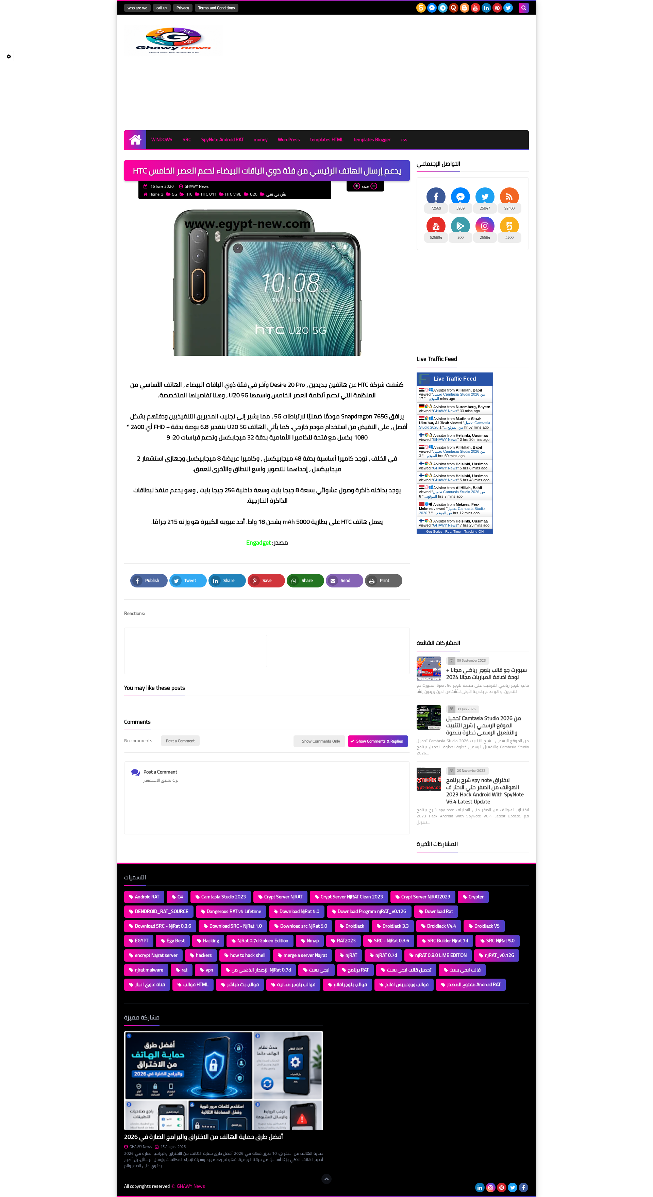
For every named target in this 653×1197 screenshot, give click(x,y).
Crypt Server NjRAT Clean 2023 (352, 896)
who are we (137, 8)
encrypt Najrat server (156, 955)
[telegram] (443, 8)
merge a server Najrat (305, 955)
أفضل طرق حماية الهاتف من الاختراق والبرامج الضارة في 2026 (203, 1136)
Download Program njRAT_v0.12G (372, 911)
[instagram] (491, 1187)
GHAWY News (445, 411)
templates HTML (327, 139)
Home (154, 194)
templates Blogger (372, 139)
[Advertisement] (405, 72)
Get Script (434, 531)
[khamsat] (421, 8)
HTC (188, 194)
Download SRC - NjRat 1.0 (236, 925)
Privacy (183, 8)
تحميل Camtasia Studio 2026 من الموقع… (454, 425)
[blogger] (464, 8)
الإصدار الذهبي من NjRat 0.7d (261, 969)
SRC (187, 139)
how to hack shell (247, 955)
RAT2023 (346, 940)
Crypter (476, 896)
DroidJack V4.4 (441, 925)
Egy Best (176, 940)
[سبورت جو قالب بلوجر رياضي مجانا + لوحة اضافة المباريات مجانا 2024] (429, 668)
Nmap (313, 940)
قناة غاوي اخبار (150, 984)
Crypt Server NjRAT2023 (425, 896)
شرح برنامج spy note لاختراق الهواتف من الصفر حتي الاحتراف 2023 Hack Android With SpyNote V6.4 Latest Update (485, 791)
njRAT (351, 955)
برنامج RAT (358, 969)
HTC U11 (209, 194)
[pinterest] (497, 8)
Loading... (339, 1017)
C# (180, 896)
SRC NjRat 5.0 (500, 940)
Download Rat (439, 911)
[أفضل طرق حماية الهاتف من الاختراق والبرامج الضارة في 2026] (223, 1081)
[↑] (326, 1179)
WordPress (289, 139)
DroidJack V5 (487, 925)
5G (174, 194)
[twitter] (508, 8)
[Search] (524, 8)
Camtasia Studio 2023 (223, 896)
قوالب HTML (195, 984)
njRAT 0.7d (386, 955)
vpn (209, 969)
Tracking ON (474, 531)
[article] (335, 651)
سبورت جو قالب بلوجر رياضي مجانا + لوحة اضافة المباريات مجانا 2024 (486, 673)
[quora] (453, 8)
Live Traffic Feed (455, 379)
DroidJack (355, 925)
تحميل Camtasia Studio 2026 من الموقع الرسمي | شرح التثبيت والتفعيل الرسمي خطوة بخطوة (483, 725)
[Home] (135, 139)
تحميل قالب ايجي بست (409, 969)
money (261, 139)
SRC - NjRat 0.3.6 (391, 940)
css (404, 139)
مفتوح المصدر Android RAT (474, 984)
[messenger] (432, 8)
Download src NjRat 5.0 (303, 925)
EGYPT (141, 940)
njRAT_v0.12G (499, 955)
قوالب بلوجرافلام (350, 984)
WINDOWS (161, 139)
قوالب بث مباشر (243, 984)
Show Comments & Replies (379, 741)
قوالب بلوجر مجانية (296, 984)
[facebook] (523, 1187)
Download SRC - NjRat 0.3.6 (163, 925)
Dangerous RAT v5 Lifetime (234, 911)
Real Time (453, 531)
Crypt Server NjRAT (283, 896)
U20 (253, 194)
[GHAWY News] (173, 40)
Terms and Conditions (216, 8)
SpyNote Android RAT (222, 139)
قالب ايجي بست (465, 969)
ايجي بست (319, 969)
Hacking (211, 940)
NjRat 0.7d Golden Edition (262, 940)
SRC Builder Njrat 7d (448, 940)
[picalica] (469, 1187)
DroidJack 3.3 (396, 925)
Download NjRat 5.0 (299, 911)
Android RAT (147, 896)
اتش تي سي (276, 194)
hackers (204, 955)
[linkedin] (486, 8)
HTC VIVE (233, 194)
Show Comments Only (321, 741)
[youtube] (475, 8)
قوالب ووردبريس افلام (407, 984)
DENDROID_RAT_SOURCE (161, 911)
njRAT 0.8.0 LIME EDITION (441, 955)
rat (184, 969)
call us (161, 8)
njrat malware (149, 969)
